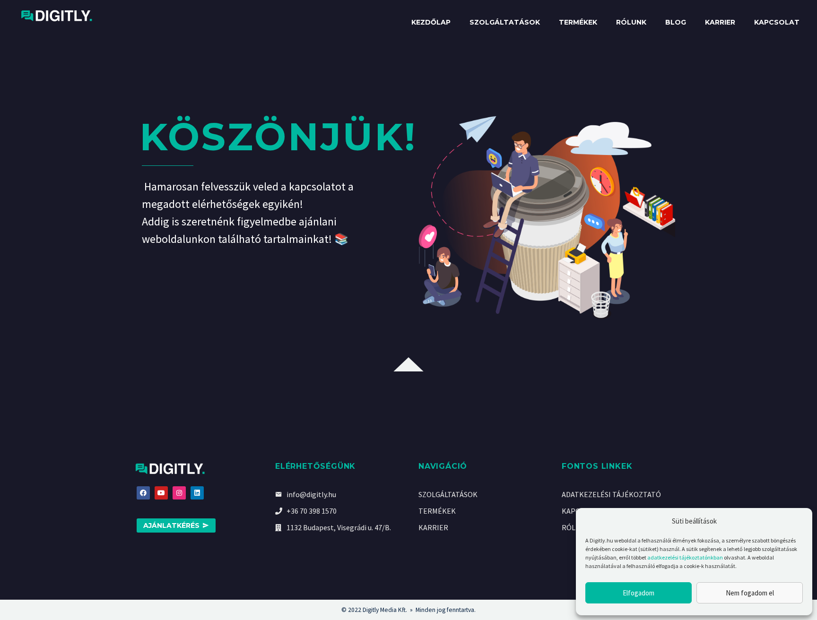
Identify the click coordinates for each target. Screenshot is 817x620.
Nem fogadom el (750, 592)
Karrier (720, 22)
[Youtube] (161, 492)
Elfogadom (638, 592)
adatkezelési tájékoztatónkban (685, 557)
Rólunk (631, 22)
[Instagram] (179, 492)
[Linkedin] (197, 492)
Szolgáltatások (504, 22)
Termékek (578, 22)
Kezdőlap (431, 22)
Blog (675, 22)
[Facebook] (143, 492)
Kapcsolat (777, 22)
